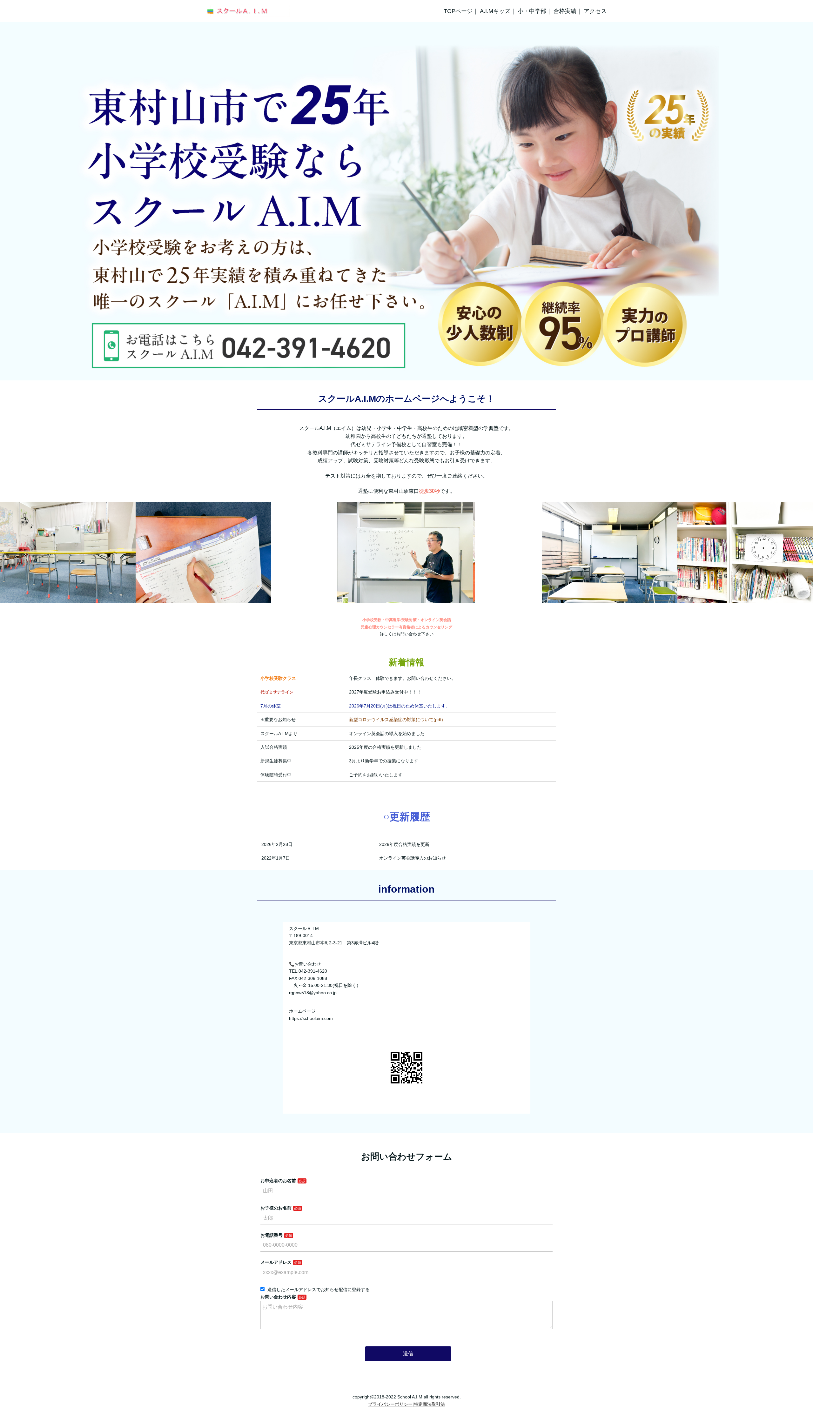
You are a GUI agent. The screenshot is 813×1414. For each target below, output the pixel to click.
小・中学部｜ (535, 11)
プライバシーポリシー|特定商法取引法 (406, 1404)
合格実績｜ (568, 11)
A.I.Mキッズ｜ (498, 11)
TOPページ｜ (461, 11)
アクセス (595, 11)
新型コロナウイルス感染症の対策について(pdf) (396, 719)
